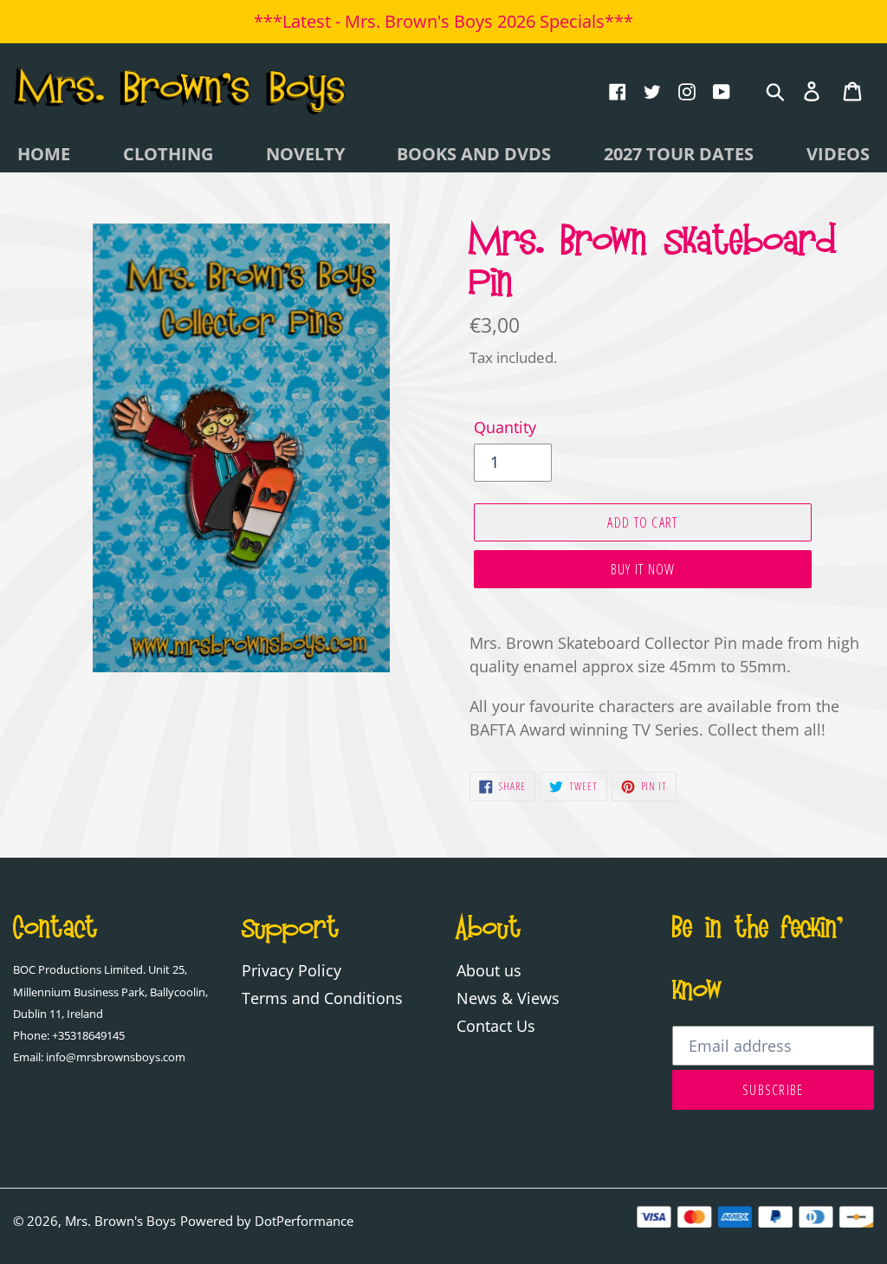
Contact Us (495, 1025)
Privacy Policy (291, 970)
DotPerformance (304, 1220)
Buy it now (643, 569)
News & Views (508, 998)
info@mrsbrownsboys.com (115, 1057)
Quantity (505, 427)
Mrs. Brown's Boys (120, 1220)
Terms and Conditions (322, 998)
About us (488, 970)
